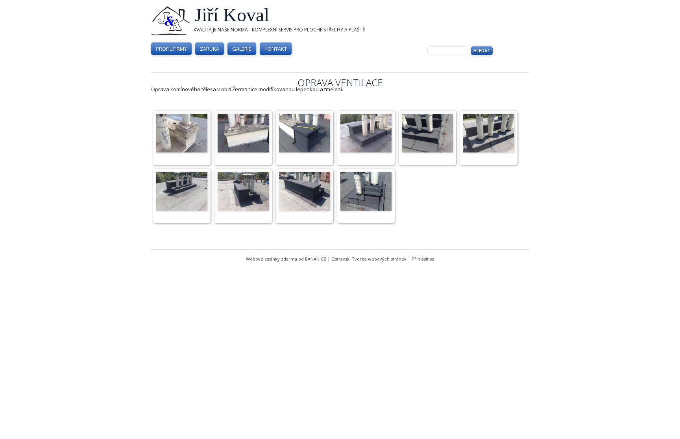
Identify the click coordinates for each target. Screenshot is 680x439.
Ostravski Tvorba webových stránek (369, 259)
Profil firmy (171, 48)
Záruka (209, 48)
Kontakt (275, 48)
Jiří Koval (231, 14)
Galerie (241, 48)
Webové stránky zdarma (271, 259)
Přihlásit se (423, 259)
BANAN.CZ (315, 259)
